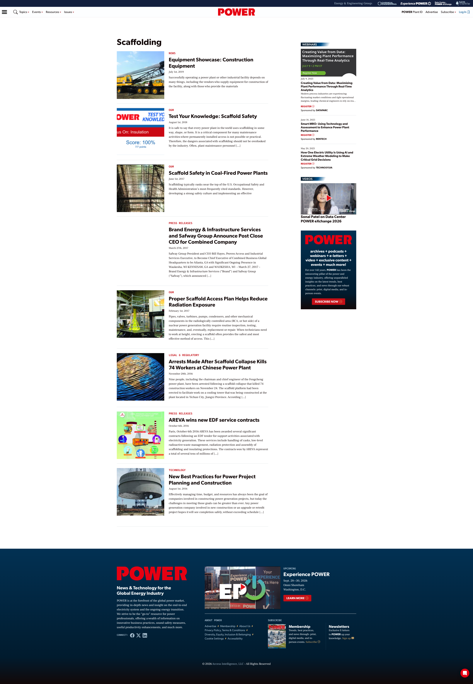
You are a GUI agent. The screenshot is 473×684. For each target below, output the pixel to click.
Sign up (346, 638)
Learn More (295, 598)
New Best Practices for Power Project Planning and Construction (212, 479)
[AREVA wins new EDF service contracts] (140, 434)
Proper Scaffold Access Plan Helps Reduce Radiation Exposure (218, 301)
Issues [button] (68, 12)
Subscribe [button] (448, 12)
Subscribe (312, 642)
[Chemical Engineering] (387, 3)
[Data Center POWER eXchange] (443, 3)
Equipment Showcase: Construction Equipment (211, 62)
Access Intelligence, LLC (228, 664)
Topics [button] (23, 12)
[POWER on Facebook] (132, 635)
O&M (171, 110)
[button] (4, 12)
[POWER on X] (139, 635)
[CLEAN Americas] (463, 3)
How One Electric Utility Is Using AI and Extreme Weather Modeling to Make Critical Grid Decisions (327, 155)
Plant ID (412, 12)
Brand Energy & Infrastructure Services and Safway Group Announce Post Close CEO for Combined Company (216, 235)
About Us (244, 626)
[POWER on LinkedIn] (145, 635)
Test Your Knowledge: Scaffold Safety (213, 115)
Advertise (432, 12)
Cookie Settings (214, 638)
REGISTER (306, 106)
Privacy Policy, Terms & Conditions (225, 630)
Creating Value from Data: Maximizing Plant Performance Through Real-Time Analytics (327, 86)
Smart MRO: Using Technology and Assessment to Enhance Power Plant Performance (325, 127)
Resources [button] (53, 12)
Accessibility (235, 638)
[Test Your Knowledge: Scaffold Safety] (140, 130)
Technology (177, 470)
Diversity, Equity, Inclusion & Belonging (228, 634)
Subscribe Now (327, 301)
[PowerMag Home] (236, 12)
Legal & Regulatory (184, 355)
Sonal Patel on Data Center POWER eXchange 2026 (323, 218)
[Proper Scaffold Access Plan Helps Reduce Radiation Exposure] (140, 313)
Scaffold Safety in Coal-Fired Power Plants (218, 172)
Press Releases (180, 223)
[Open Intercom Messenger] (464, 673)
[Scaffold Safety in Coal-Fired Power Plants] (140, 187)
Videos (307, 178)
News (172, 53)
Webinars (309, 44)
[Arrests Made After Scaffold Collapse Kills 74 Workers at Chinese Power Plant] (140, 376)
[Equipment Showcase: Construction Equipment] (140, 74)
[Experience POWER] (416, 3)
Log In (463, 12)
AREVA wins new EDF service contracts (214, 419)
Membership (227, 626)
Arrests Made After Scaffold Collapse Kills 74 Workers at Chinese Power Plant (218, 364)
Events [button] (36, 12)
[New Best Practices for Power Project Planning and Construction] (140, 491)
